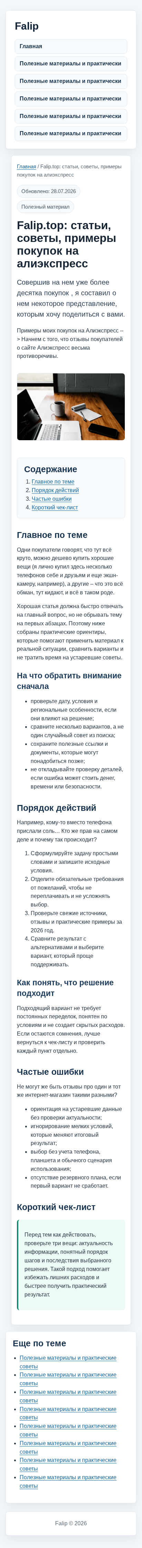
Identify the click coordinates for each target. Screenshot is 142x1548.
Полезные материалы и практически (70, 63)
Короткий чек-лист (55, 507)
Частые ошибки (52, 499)
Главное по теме (53, 482)
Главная (31, 46)
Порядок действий (55, 490)
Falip (27, 26)
